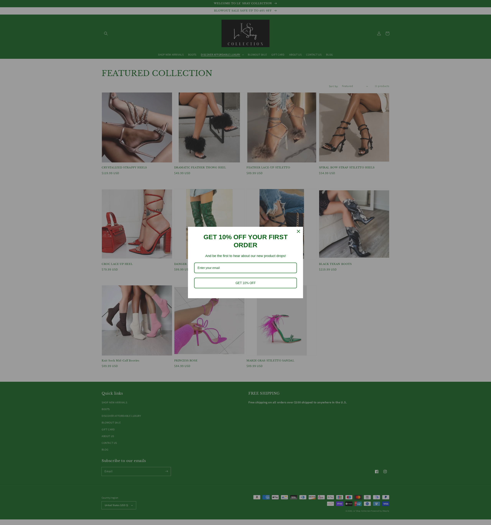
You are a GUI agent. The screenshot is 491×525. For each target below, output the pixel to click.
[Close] (298, 231)
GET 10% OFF (246, 283)
